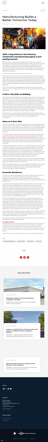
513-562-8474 (5, 405)
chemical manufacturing (20, 135)
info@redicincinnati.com (8, 406)
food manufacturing (32, 135)
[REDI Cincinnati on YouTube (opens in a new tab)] (11, 389)
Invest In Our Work (6, 418)
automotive (5, 135)
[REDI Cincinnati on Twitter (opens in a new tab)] (6, 389)
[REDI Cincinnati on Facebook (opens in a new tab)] (3, 389)
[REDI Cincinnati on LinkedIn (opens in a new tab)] (8, 389)
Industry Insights (21, 241)
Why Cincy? (38, 241)
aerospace (11, 135)
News (5, 10)
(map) (17, 403)
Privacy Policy (32, 438)
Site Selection (30, 241)
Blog (43, 10)
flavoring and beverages (8, 137)
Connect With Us (6, 408)
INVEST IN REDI (6, 415)
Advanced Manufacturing (9, 241)
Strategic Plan (5, 420)
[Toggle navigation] (43, 3)
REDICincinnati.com (38, 233)
